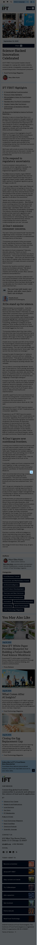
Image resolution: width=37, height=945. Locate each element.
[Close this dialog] (31, 472)
